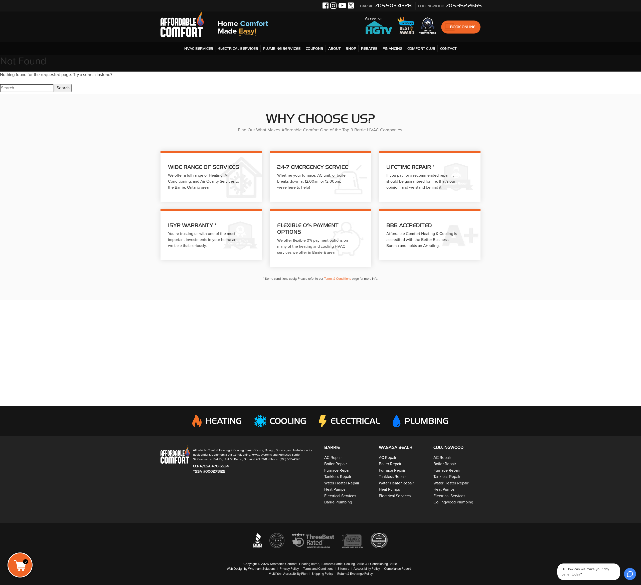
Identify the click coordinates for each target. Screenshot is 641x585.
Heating (224, 421)
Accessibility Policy (367, 569)
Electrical (355, 421)
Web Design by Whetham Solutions (251, 569)
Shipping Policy (322, 574)
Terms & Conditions (337, 279)
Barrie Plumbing (338, 502)
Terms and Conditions (318, 569)
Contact (448, 48)
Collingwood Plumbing (453, 502)
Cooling (288, 421)
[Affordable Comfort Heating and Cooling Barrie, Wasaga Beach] (175, 454)
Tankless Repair (337, 476)
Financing (392, 48)
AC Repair (333, 457)
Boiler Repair (335, 463)
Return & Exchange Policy (355, 574)
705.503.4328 (386, 6)
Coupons (314, 48)
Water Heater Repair (341, 483)
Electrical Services (238, 48)
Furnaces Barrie (289, 454)
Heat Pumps (334, 489)
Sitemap (343, 569)
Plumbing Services (282, 48)
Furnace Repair (337, 470)
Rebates (369, 48)
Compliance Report (397, 569)
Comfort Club (421, 48)
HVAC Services (198, 48)
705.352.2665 (450, 6)
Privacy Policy (289, 569)
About (334, 48)
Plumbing (426, 421)
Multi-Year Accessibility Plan (288, 574)
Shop (351, 48)
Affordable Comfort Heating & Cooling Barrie (223, 450)
